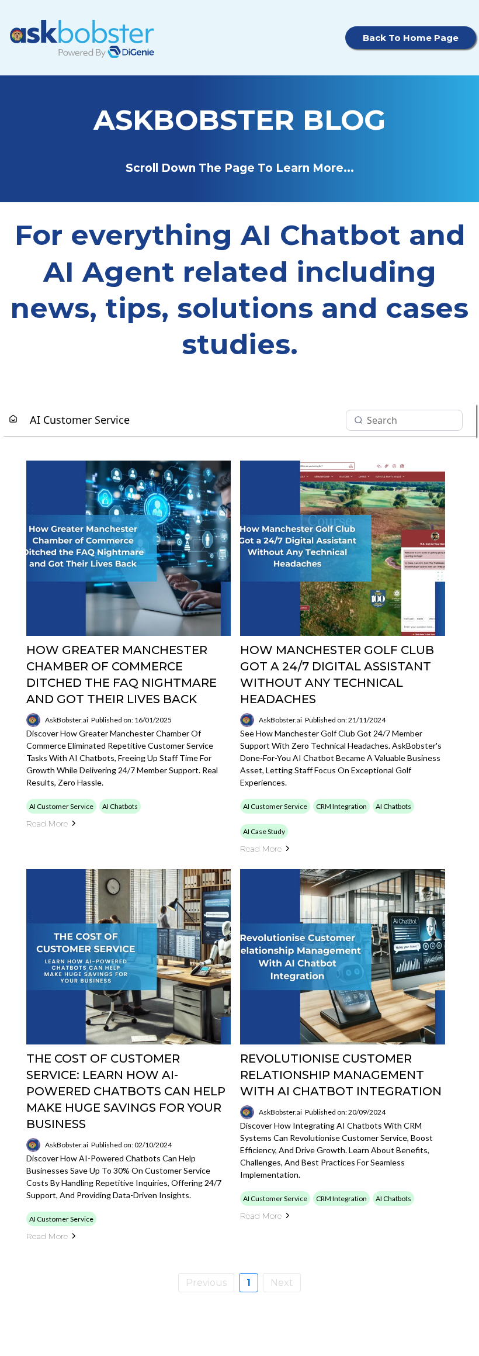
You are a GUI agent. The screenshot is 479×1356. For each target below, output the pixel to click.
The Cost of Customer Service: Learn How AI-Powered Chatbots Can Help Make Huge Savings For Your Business (125, 1091)
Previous (206, 1282)
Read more (47, 823)
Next (281, 1282)
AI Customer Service (80, 420)
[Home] (13, 419)
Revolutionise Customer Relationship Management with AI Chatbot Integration (341, 1074)
